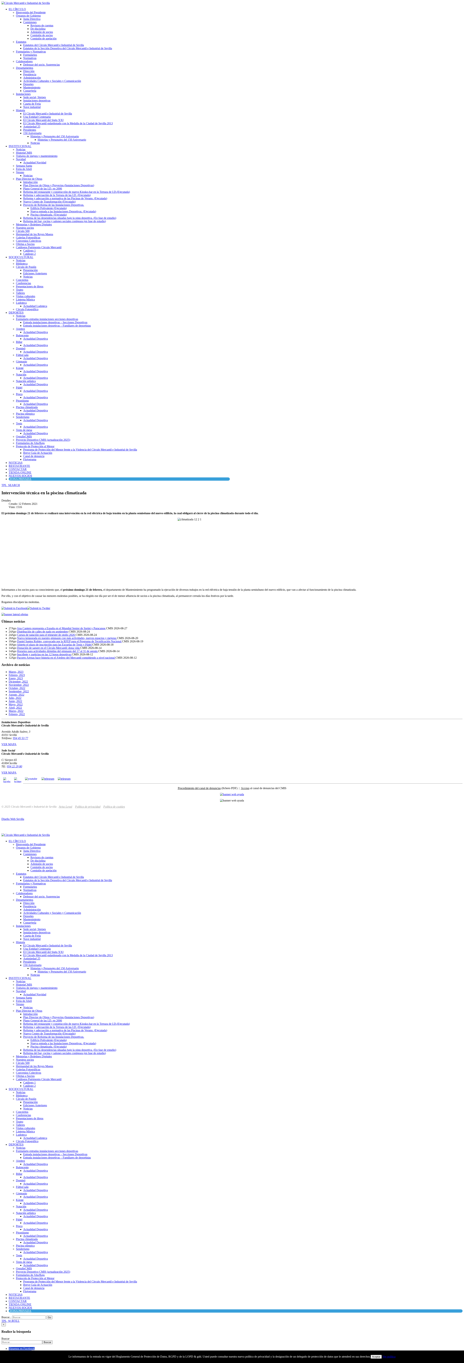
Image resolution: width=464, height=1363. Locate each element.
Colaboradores (24, 61)
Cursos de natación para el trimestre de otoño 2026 (46, 634)
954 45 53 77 (20, 738)
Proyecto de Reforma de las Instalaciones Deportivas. (53, 204)
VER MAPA (8, 744)
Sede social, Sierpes (34, 97)
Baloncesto (22, 335)
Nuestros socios (25, 227)
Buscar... (6, 1317)
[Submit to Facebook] (14, 608)
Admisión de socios (41, 32)
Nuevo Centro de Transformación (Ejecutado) (49, 201)
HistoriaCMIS (24, 152)
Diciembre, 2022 (18, 681)
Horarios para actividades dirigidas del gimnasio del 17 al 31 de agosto (57, 651)
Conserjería (29, 90)
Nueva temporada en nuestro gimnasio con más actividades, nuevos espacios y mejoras (67, 638)
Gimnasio (21, 361)
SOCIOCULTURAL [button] (21, 257)
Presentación (30, 270)
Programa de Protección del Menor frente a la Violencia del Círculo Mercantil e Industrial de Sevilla (80, 449)
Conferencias (23, 283)
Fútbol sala (22, 355)
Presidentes (29, 129)
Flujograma (29, 459)
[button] (10, 485)
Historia (20, 110)
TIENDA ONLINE (20, 472)
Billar (19, 341)
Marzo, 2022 (16, 710)
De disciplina (37, 28)
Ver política (388, 1356)
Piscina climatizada (27, 407)
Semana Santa (24, 165)
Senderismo (22, 417)
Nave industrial (32, 107)
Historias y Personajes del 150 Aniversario (54, 136)
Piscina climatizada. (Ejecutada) (48, 214)
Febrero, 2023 (17, 675)
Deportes (28, 84)
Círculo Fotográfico (27, 309)
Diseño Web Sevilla (12, 819)
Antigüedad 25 (31, 126)
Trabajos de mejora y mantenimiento (36, 156)
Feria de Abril (24, 169)
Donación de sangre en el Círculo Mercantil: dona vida (48, 647)
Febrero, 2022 (17, 714)
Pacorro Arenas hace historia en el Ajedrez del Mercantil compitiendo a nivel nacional (66, 657)
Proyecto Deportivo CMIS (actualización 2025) (43, 439)
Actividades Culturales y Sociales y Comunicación (52, 80)
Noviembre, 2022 (19, 684)
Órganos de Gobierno (28, 15)
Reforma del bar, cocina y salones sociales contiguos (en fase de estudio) (64, 221)
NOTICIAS (15, 462)
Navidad (21, 159)
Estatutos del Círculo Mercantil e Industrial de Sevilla (53, 45)
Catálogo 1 (29, 250)
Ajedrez (20, 328)
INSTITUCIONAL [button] (20, 146)
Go (49, 1317)
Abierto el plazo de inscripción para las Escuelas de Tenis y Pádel (54, 644)
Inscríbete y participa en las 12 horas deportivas (44, 654)
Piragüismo (22, 400)
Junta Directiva (31, 18)
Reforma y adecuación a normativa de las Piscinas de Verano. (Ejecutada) (65, 198)
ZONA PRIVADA (20, 478)
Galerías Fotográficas (28, 237)
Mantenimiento (31, 87)
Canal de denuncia (33, 456)
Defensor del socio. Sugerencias (41, 64)
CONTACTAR (18, 469)
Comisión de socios (41, 35)
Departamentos (24, 67)
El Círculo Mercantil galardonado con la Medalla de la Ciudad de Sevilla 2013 (68, 123)
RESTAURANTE (19, 465)
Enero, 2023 (16, 678)
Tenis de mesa (24, 430)
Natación (21, 374)
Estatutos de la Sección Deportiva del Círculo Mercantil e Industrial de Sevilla (67, 48)
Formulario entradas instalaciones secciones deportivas (47, 319)
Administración (32, 77)
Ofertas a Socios (25, 244)
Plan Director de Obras (29, 178)
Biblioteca (22, 263)
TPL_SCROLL (10, 1320)
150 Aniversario (32, 133)
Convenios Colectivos (28, 240)
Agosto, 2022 (16, 694)
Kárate (20, 368)
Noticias (35, 142)
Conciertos (22, 279)
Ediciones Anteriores (35, 273)
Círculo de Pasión (26, 266)
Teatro (19, 289)
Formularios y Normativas (31, 51)
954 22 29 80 (14, 766)
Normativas (29, 58)
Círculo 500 (23, 231)
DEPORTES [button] (16, 312)
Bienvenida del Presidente (31, 12)
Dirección (28, 71)
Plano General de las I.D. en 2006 (42, 188)
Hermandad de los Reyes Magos (34, 234)
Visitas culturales (25, 296)
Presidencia (29, 74)
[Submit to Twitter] (38, 608)
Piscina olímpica (25, 413)
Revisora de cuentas (41, 25)
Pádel (19, 387)
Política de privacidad (87, 806)
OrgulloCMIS (24, 436)
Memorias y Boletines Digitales (34, 224)
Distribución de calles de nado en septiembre (43, 631)
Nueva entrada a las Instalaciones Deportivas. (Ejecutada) (63, 211)
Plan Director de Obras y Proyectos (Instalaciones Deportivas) (58, 185)
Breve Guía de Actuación (37, 452)
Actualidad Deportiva (35, 332)
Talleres (20, 293)
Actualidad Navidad (34, 162)
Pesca (19, 394)
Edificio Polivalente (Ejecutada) (48, 208)
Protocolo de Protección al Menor (35, 446)
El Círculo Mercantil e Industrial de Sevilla (47, 113)
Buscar (5, 1338)
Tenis (19, 423)
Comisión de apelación (43, 38)
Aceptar (376, 1356)
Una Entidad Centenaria (37, 116)
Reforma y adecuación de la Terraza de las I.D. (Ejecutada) (57, 195)
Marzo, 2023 (16, 671)
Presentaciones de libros (29, 286)
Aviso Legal (65, 806)
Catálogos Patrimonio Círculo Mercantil (38, 247)
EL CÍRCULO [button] (17, 9)
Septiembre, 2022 (19, 691)
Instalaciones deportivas (36, 100)
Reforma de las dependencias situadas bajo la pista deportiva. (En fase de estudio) (69, 217)
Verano (20, 172)
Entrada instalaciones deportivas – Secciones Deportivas (55, 322)
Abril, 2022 (15, 707)
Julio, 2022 (15, 697)
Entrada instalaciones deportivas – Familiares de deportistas (57, 325)
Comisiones (30, 22)
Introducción (30, 182)
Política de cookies (114, 806)
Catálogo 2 (29, 253)
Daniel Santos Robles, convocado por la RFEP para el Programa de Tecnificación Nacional (69, 641)
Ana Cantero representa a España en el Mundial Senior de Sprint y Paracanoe (61, 628)
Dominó (20, 348)
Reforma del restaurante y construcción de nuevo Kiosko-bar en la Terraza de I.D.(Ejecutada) (76, 191)
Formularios (30, 54)
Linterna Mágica (25, 299)
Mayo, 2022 (16, 704)
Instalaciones (23, 94)
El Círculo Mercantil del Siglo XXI (43, 120)
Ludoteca (21, 302)
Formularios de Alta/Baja (30, 443)
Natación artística (26, 381)
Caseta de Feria (32, 103)
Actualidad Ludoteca (35, 306)
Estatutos (21, 41)
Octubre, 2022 (17, 688)
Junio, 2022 (15, 701)
